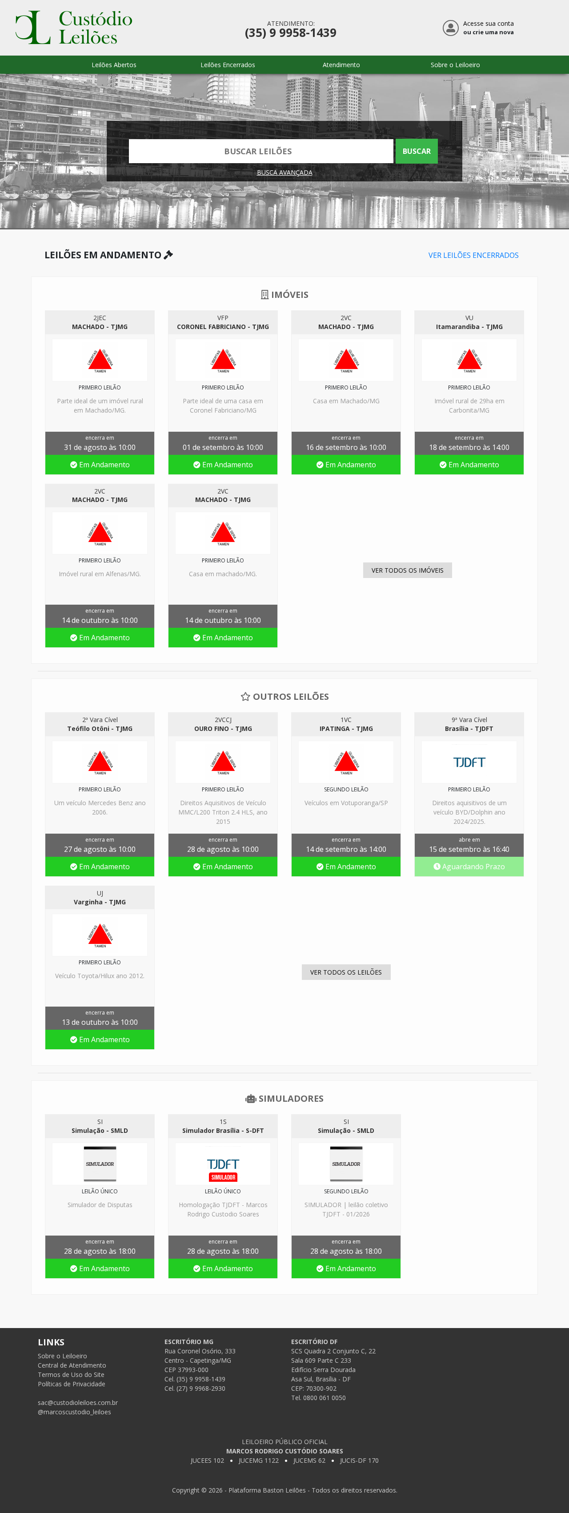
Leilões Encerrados (227, 64)
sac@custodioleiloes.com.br (78, 1402)
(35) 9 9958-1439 (291, 32)
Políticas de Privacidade (71, 1384)
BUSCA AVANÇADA (285, 172)
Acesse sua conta (488, 23)
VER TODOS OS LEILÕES (346, 972)
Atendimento (341, 64)
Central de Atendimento (72, 1365)
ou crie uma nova (488, 32)
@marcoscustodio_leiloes (74, 1412)
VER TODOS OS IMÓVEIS (408, 570)
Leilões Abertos (114, 64)
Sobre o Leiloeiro (455, 64)
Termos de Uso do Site (71, 1374)
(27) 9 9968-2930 (200, 1388)
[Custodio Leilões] (74, 25)
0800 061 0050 (324, 1397)
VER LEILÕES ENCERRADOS (474, 255)
